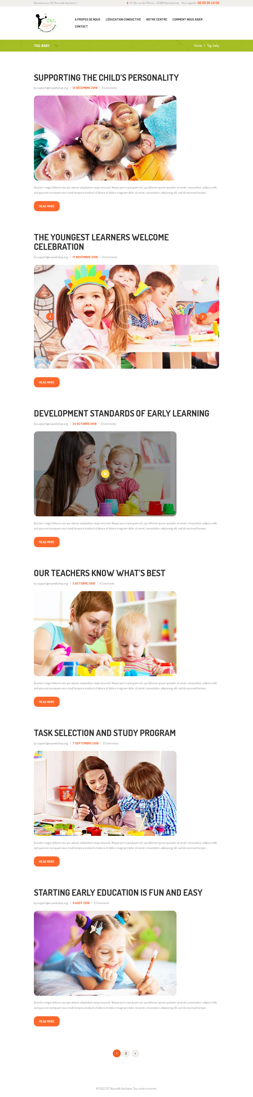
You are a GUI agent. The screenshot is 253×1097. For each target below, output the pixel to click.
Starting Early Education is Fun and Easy (118, 892)
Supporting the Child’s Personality (106, 77)
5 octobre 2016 (84, 583)
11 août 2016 (81, 903)
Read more (46, 206)
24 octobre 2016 (85, 424)
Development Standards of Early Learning (121, 413)
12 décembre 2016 (85, 88)
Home (198, 45)
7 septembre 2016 (86, 743)
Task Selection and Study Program (105, 732)
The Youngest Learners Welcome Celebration (101, 241)
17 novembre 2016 (85, 257)
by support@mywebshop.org (51, 88)
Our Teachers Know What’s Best (99, 573)
